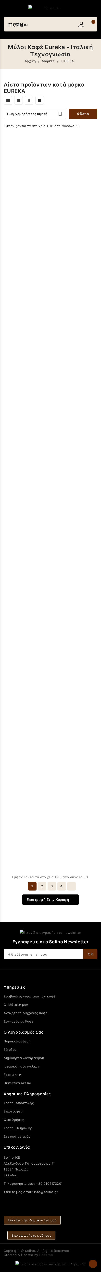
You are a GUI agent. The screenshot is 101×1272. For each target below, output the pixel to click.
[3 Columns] (18, 100)
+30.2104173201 (49, 1183)
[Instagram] (60, 1201)
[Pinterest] (69, 1201)
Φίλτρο (83, 114)
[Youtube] (50, 1201)
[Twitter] (41, 1201)
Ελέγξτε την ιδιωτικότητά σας (32, 1220)
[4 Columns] (8, 100)
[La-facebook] (32, 1201)
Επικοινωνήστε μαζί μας (31, 1235)
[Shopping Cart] (91, 24)
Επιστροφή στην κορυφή (50, 899)
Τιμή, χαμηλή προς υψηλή (34, 114)
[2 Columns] (29, 100)
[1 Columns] (40, 100)
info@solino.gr (46, 1192)
